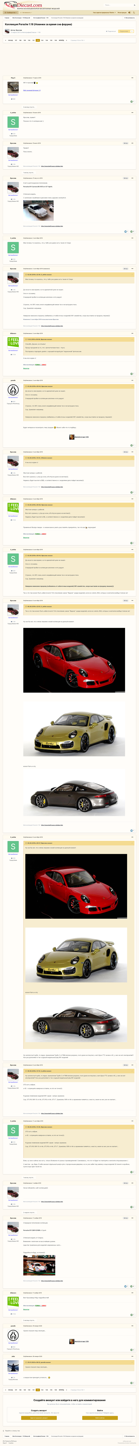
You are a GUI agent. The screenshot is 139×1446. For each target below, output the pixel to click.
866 (13, 99)
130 (29, 40)
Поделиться (111, 31)
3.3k (13, 164)
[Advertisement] (69, 59)
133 (42, 40)
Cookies (11, 1443)
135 (51, 40)
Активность (26, 12)
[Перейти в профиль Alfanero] (13, 343)
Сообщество (11, 12)
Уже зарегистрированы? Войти (104, 12)
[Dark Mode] (134, 12)
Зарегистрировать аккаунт (39, 1418)
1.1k (14, 1377)
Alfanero (13, 333)
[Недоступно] (38, 210)
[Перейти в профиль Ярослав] (7, 31)
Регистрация (122, 12)
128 (20, 40)
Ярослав (19, 30)
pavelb (13, 380)
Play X (13, 78)
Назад (10, 40)
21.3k (14, 354)
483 (13, 401)
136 (56, 40)
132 (38, 40)
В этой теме (126, 5)
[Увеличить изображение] (36, 82)
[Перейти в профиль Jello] (13, 1365)
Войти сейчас (100, 1418)
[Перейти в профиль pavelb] (13, 389)
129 (25, 40)
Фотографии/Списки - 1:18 (31, 32)
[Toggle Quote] (26, 274)
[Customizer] (130, 12)
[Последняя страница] (66, 40)
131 (33, 40)
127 (16, 40)
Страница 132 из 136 (77, 40)
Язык (4, 1443)
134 (47, 40)
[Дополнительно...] (132, 78)
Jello (13, 1356)
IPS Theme (6, 1441)
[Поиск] (134, 5)
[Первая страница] (5, 40)
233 (13, 133)
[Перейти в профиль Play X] (13, 87)
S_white (13, 112)
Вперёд (61, 40)
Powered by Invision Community (127, 1443)
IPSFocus (13, 1441)
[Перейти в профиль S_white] (13, 122)
